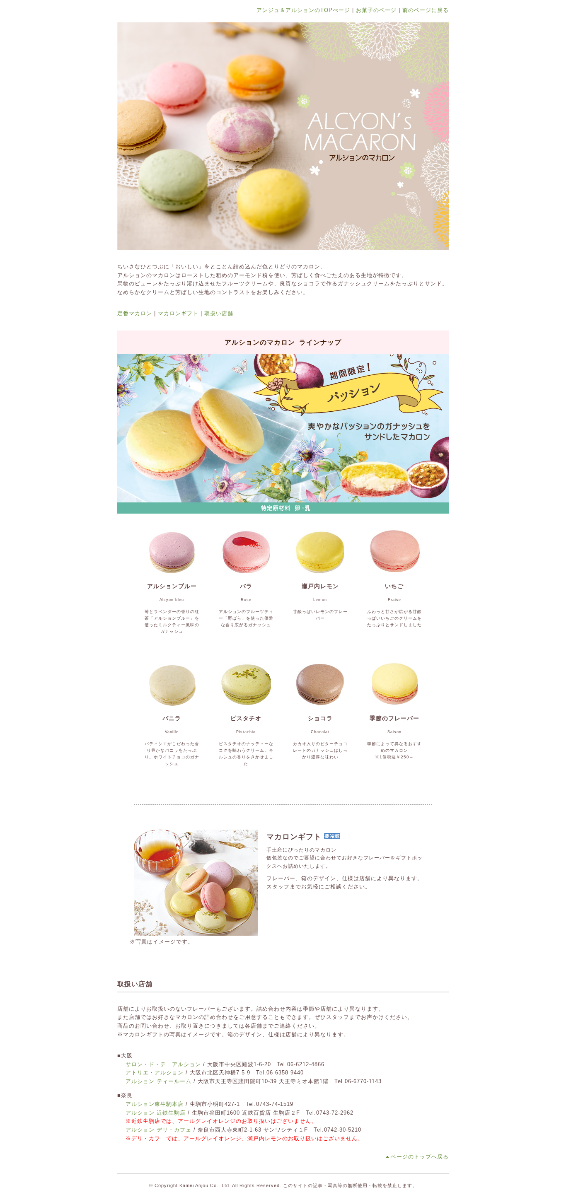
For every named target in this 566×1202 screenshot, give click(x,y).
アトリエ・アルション (155, 1072)
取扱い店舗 (218, 313)
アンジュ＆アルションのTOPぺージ (303, 10)
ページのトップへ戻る (420, 1157)
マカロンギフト (178, 313)
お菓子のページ (376, 10)
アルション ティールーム (158, 1081)
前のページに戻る (425, 10)
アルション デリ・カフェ (158, 1130)
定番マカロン (134, 313)
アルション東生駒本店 (155, 1104)
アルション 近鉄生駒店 (156, 1113)
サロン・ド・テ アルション (163, 1064)
